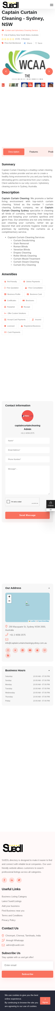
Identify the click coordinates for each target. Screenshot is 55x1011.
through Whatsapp (15, 940)
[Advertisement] (27, 119)
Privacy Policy (9, 920)
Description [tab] (13, 152)
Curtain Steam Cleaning (26, 261)
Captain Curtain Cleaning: (16, 198)
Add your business (11, 906)
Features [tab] (33, 152)
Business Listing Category (14, 896)
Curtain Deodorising (24, 240)
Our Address (13, 588)
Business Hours (15, 670)
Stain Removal (21, 243)
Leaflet (32, 621)
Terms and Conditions (12, 915)
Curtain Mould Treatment (26, 258)
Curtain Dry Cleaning (24, 264)
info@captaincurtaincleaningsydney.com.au (26, 643)
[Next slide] (49, 71)
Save (40, 43)
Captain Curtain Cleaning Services (26, 237)
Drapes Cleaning (22, 252)
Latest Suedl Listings (12, 901)
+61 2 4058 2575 (27, 433)
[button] (27, 604)
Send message (27, 515)
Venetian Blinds (21, 249)
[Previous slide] (6, 71)
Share (29, 43)
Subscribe (27, 974)
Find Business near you (13, 910)
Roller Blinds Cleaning (25, 255)
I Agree (45, 1000)
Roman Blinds (20, 246)
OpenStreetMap (43, 621)
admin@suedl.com (15, 945)
